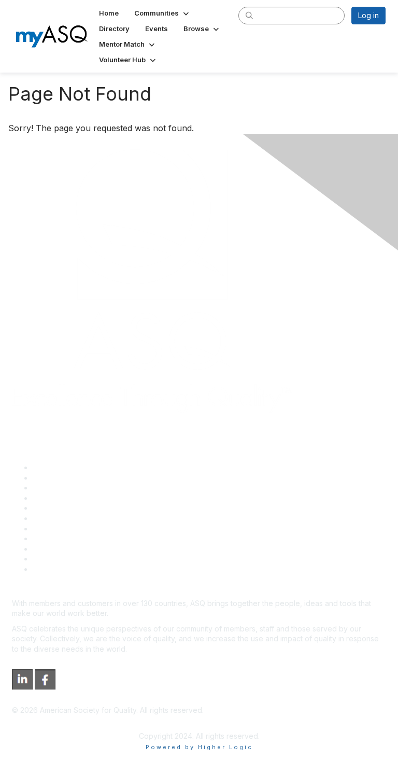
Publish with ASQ (61, 498)
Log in (368, 15)
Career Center (57, 487)
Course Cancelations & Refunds (87, 538)
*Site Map (50, 558)
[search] (249, 15)
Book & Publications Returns (81, 518)
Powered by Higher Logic (199, 747)
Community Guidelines (70, 507)
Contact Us (51, 528)
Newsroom (51, 569)
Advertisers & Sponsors (73, 548)
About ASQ (51, 467)
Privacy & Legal (59, 477)
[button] (162, 13)
